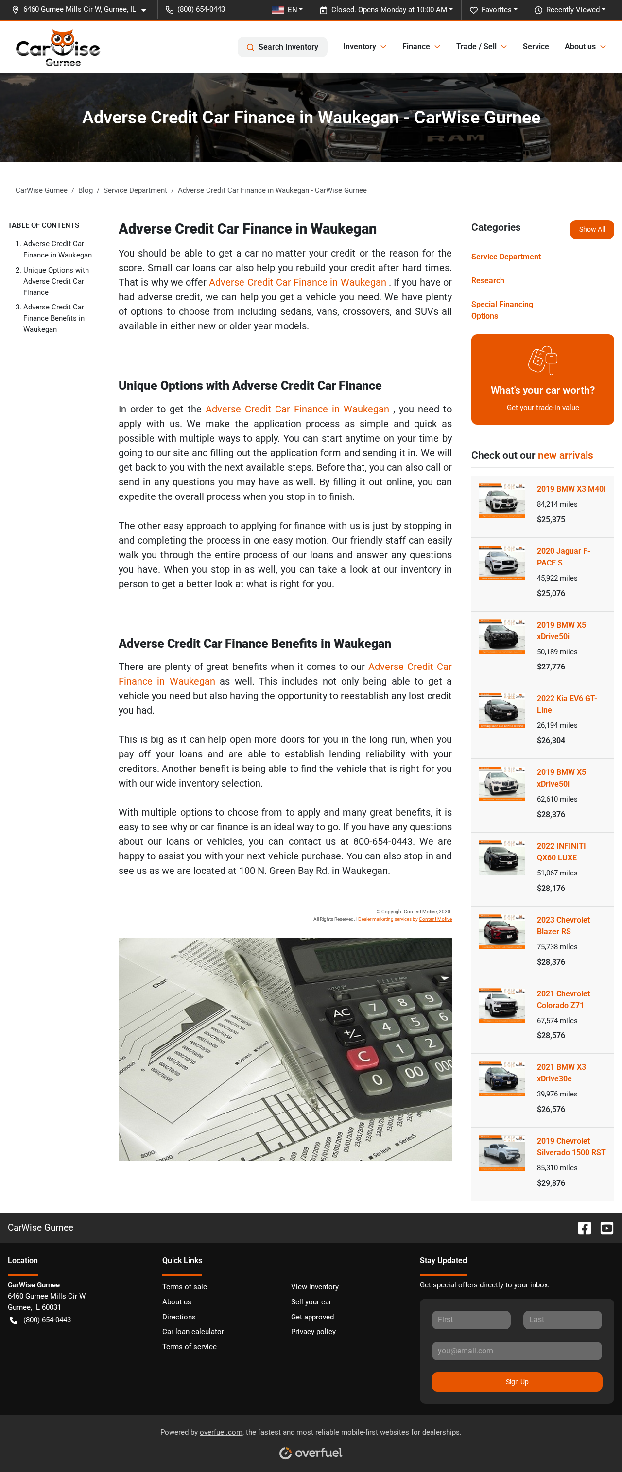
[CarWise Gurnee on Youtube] (603, 1227)
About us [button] (580, 46)
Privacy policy (313, 1331)
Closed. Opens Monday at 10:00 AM (389, 9)
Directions (179, 1317)
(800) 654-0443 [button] (201, 9)
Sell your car (311, 1302)
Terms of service (189, 1346)
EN (292, 9)
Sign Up (517, 1382)
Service (536, 46)
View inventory (315, 1287)
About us (176, 1302)
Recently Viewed (573, 9)
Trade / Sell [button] (476, 46)
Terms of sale (184, 1287)
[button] (83, 9)
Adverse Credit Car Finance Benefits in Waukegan (54, 318)
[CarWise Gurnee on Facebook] (581, 1227)
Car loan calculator (193, 1331)
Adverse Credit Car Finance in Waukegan (299, 282)
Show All (592, 229)
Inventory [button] (359, 46)
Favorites (497, 9)
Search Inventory (288, 46)
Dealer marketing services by (405, 919)
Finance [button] (416, 46)
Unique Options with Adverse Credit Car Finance (56, 281)
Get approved (312, 1317)
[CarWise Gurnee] (58, 47)
